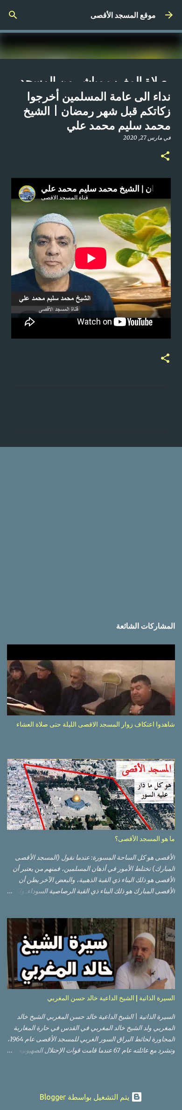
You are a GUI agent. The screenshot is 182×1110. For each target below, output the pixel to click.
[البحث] (13, 15)
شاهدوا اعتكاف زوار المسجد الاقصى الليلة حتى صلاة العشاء (95, 724)
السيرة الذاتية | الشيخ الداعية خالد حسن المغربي (111, 998)
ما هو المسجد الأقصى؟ (145, 838)
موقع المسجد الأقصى (123, 15)
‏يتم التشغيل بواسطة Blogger (85, 1097)
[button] (165, 156)
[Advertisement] (91, 526)
